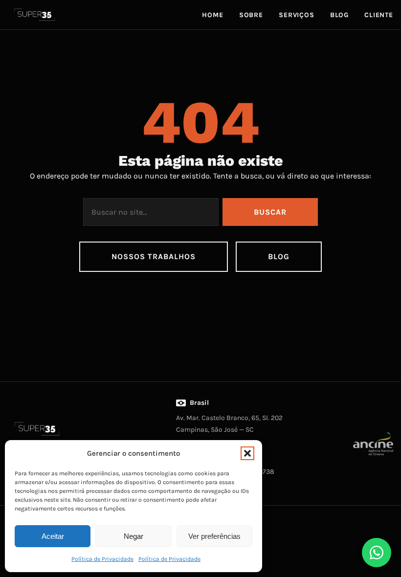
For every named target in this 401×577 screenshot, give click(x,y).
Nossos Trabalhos (153, 256)
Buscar (270, 212)
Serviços (296, 15)
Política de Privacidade (102, 558)
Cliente (378, 15)
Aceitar (53, 536)
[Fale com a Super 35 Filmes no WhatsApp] (376, 552)
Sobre (251, 15)
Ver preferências (214, 536)
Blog (339, 15)
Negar (133, 536)
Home (212, 15)
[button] (247, 453)
